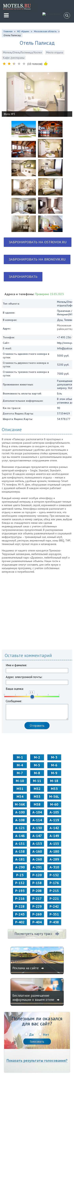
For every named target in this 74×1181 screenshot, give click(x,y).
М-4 (20, 765)
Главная (8, 31)
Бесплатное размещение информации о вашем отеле (33, 997)
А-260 (37, 859)
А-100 (20, 812)
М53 (54, 788)
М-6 (54, 765)
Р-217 (37, 898)
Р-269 (37, 914)
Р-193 (19, 890)
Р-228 (19, 906)
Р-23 (19, 875)
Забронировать (23, 276)
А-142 (54, 828)
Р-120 (37, 875)
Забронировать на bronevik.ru (37, 259)
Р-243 (19, 914)
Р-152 (19, 883)
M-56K (20, 804)
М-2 (37, 757)
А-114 (37, 820)
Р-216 (19, 898)
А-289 (54, 859)
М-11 (37, 781)
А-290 (20, 867)
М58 (37, 804)
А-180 (54, 851)
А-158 (20, 851)
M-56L (54, 796)
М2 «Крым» (23, 31)
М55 (37, 796)
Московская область (45, 31)
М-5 (37, 765)
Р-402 (19, 922)
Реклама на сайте (26, 968)
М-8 (37, 773)
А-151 (20, 843)
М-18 (54, 781)
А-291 (37, 867)
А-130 (37, 828)
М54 (20, 796)
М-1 (20, 757)
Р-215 (54, 890)
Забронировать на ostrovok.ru (38, 242)
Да (31, 1034)
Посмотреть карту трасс (33, 934)
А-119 (54, 820)
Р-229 (37, 906)
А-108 (20, 820)
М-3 (54, 757)
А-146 (20, 835)
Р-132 (54, 875)
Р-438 (54, 922)
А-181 (20, 859)
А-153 (37, 843)
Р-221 (54, 898)
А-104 (37, 812)
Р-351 (54, 914)
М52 (37, 788)
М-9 (54, 773)
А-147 (37, 835)
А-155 (54, 843)
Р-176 (54, 883)
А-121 (20, 828)
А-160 (37, 851)
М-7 (20, 773)
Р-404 (37, 922)
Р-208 (37, 890)
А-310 (54, 867)
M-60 (54, 804)
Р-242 (54, 906)
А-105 (54, 812)
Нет (46, 1034)
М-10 (20, 781)
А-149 (54, 835)
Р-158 (37, 883)
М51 (20, 788)
